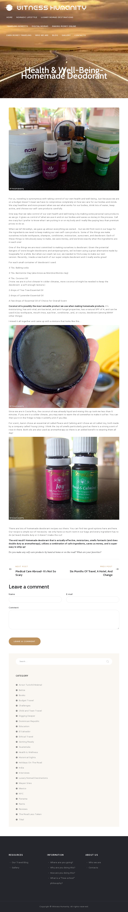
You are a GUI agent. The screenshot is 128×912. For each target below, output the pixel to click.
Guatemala (24, 747)
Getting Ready (26, 741)
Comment (14, 607)
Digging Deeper (27, 716)
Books (22, 695)
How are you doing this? (62, 873)
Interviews (24, 773)
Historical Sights (27, 757)
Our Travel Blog (20, 862)
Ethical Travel (26, 736)
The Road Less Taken (30, 814)
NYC (21, 793)
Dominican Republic (29, 721)
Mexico (22, 788)
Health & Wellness (28, 752)
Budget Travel (26, 700)
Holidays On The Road (30, 762)
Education (24, 726)
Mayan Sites (25, 783)
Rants (22, 804)
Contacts (93, 867)
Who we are (95, 862)
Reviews (23, 809)
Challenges (25, 705)
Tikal (21, 819)
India (21, 767)
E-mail (69, 594)
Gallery (15, 867)
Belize (22, 690)
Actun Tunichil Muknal (30, 685)
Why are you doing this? (62, 867)
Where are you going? (61, 862)
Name (12, 594)
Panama (23, 798)
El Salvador (25, 731)
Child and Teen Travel (30, 710)
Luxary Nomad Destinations (33, 778)
